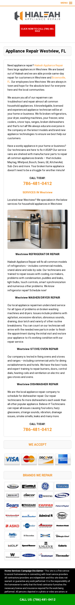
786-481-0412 (37, 183)
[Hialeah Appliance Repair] (37, 16)
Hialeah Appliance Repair (48, 65)
